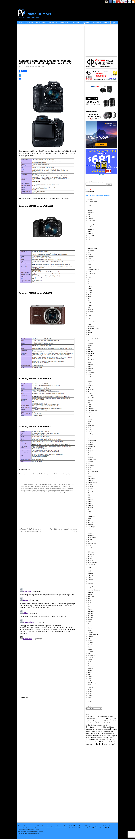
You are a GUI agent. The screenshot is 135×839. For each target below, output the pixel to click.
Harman (90, 358)
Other (89, 518)
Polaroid (90, 548)
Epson (89, 313)
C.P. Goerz (91, 265)
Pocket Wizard (92, 543)
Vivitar (90, 664)
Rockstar (90, 573)
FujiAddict (75, 23)
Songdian (90, 615)
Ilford (89, 377)
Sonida (90, 619)
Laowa (89, 421)
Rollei (89, 577)
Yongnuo (90, 687)
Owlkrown (91, 522)
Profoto (90, 558)
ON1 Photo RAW (105, 729)
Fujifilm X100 (90, 725)
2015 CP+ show (94, 716)
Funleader (90, 337)
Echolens (90, 311)
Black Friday (110, 717)
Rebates (93, 737)
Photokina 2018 (109, 735)
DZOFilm (90, 309)
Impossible (91, 379)
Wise (89, 674)
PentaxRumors (64, 23)
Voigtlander (91, 666)
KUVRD (90, 415)
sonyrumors (109, 737)
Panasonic (90, 524)
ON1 (89, 514)
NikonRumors (40, 23)
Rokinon (90, 575)
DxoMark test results (110, 721)
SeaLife (90, 594)
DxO (89, 307)
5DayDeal (88, 716)
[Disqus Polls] (48, 561)
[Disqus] (48, 613)
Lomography (91, 446)
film (116, 721)
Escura (89, 315)
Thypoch (90, 636)
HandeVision (91, 356)
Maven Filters (92, 459)
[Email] (48, 77)
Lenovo (90, 432)
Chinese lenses (100, 719)
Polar (89, 546)
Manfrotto (90, 457)
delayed (103, 721)
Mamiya (90, 453)
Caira (89, 267)
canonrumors (90, 718)
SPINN (89, 624)
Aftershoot (91, 212)
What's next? (89, 744)
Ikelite (89, 375)
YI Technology (92, 683)
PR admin (24, 66)
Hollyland (90, 368)
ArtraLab (90, 242)
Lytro (89, 448)
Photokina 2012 (110, 733)
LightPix (90, 442)
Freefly (90, 330)
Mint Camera (91, 478)
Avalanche (91, 250)
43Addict (106, 23)
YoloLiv (90, 685)
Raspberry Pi (91, 565)
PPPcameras (91, 552)
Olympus (90, 510)
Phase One (91, 535)
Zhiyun (90, 695)
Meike (89, 463)
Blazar (89, 259)
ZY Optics (90, 702)
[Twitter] (48, 75)
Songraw (90, 617)
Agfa (89, 214)
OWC (89, 520)
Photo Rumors (38, 14)
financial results (91, 722)
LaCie (89, 417)
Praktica (90, 556)
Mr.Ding (90, 484)
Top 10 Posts (91, 643)
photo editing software (98, 733)
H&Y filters (91, 353)
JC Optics (90, 385)
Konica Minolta (92, 410)
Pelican (90, 529)
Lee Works (91, 425)
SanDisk (90, 588)
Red (89, 569)
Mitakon (90, 480)
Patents (113, 729)
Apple (89, 231)
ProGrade (90, 560)
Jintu (89, 387)
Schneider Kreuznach (94, 590)
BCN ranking (102, 717)
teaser (88, 739)
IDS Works (91, 372)
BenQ (89, 252)
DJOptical (90, 301)
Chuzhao (90, 284)
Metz (89, 467)
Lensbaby (90, 434)
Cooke (89, 288)
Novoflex (90, 505)
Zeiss (89, 689)
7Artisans (90, 204)
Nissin (89, 497)
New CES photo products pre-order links (63, 530)
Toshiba (90, 647)
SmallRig (90, 613)
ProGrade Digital (92, 562)
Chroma (90, 282)
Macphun (90, 451)
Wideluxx (90, 672)
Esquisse (90, 318)
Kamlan (90, 394)
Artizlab (90, 240)
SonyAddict (85, 23)
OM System (91, 512)
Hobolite (90, 364)
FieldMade (91, 326)
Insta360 (90, 381)
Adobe (89, 208)
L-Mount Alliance (108, 727)
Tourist (90, 649)
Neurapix (90, 489)
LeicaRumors (52, 23)
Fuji (89, 334)
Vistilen (90, 662)
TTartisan (90, 651)
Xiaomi (90, 676)
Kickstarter (90, 727)
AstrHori (90, 244)
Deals (89, 294)
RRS (89, 581)
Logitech (90, 444)
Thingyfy (90, 632)
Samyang (90, 586)
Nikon (89, 493)
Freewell (90, 332)
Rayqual (90, 567)
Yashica (90, 679)
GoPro (89, 349)
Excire (89, 320)
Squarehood (91, 626)
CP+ (115, 719)
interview (105, 725)
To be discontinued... (98, 739)
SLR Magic (91, 611)
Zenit (89, 693)
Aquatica (90, 233)
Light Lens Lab (92, 440)
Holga (89, 366)
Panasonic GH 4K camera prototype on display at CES (30, 530)
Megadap (90, 461)
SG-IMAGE (91, 596)
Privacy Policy (67, 827)
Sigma (89, 600)
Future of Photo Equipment (95, 339)
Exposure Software (93, 322)
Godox (90, 347)
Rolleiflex (90, 579)
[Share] (48, 79)
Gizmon (90, 345)
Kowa (89, 413)
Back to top (24, 697)
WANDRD (91, 668)
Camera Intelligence (93, 269)
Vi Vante (90, 657)
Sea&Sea (90, 592)
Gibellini (90, 343)
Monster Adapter (92, 482)
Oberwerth (91, 508)
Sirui (89, 605)
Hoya (89, 370)
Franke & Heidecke (93, 328)
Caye (89, 278)
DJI (88, 299)
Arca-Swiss (91, 235)
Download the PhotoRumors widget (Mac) (28, 829)
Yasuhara (90, 681)
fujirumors (98, 725)
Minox (90, 476)
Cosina (90, 290)
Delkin (90, 297)
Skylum (90, 609)
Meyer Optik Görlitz (93, 472)
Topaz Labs (91, 645)
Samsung (35, 474)
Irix (89, 383)
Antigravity (91, 229)
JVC (89, 391)
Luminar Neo (97, 729)
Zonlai (89, 700)
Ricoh (89, 571)
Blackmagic (91, 256)
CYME (90, 292)
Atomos (90, 246)
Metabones (91, 465)
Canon (89, 271)
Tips (113, 23)
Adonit (90, 210)
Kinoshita (90, 400)
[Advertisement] (48, 42)
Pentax (90, 531)
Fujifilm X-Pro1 (108, 723)
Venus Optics (91, 655)
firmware (101, 723)
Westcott (90, 670)
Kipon (89, 402)
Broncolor (90, 263)
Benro (89, 254)
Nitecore (90, 499)
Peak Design (91, 527)
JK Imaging (91, 389)
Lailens (90, 419)
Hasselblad (91, 360)
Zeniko (90, 691)
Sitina (89, 607)
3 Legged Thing (92, 202)
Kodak (89, 404)
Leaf (89, 423)
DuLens (90, 305)
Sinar (89, 603)
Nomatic (90, 503)
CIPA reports (109, 719)
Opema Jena (91, 516)
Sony (89, 622)
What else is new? (104, 744)
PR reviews (91, 554)
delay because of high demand (93, 721)
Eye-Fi (89, 324)
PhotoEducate (92, 537)
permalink (50, 474)
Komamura (91, 408)
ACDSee (90, 206)
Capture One (91, 273)
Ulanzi (89, 653)
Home (21, 23)
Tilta (89, 638)
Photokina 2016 (100, 736)
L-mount (98, 727)
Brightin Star (91, 261)
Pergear (90, 533)
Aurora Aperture (92, 248)
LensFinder (29, 23)
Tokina (90, 641)
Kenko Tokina (92, 398)
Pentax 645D (89, 731)
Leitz (89, 429)
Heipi (89, 362)
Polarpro (90, 550)
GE (88, 341)
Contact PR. (41, 831)
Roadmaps (101, 737)
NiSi (89, 495)
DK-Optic (90, 303)
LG (88, 438)
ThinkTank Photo (93, 634)
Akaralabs (90, 218)
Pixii (89, 541)
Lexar (89, 436)
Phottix (90, 539)
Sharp (89, 598)
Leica (89, 427)
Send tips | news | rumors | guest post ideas (98, 195)
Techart (90, 630)
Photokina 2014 (90, 735)
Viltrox (90, 660)
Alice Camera (91, 221)
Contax (90, 286)
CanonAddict (96, 23)
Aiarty (89, 216)
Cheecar (90, 280)
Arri (89, 237)
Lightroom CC (89, 729)
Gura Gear (90, 351)
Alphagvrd (91, 225)
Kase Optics (91, 396)
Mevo (89, 470)
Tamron (90, 628)
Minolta (90, 474)
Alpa (89, 223)
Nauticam (90, 486)
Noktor (90, 501)
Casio (89, 275)
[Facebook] (48, 73)
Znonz (89, 698)
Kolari (89, 406)
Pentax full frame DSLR (97, 731)
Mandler (90, 455)
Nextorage (91, 491)
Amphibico (91, 227)
